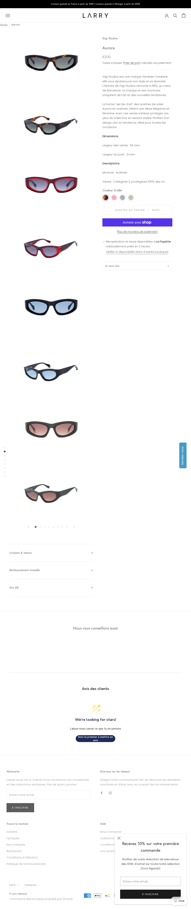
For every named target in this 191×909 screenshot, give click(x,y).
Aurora (15, 24)
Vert (131, 197)
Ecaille (105, 197)
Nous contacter (111, 832)
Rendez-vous (182, 455)
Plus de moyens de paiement (137, 231)
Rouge (114, 197)
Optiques (13, 838)
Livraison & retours (20, 553)
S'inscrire (150, 894)
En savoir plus (112, 266)
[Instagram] (110, 793)
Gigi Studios (110, 38)
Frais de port (131, 63)
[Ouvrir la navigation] (8, 15)
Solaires (12, 832)
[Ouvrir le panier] (183, 15)
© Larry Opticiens (18, 893)
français (30, 885)
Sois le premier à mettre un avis (95, 738)
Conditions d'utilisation (22, 857)
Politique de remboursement (26, 864)
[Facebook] (101, 793)
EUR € (12, 885)
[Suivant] (74, 527)
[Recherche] (175, 15)
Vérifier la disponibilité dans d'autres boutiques (137, 252)
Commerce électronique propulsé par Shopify (41, 899)
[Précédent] (28, 527)
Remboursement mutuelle (24, 570)
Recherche (14, 851)
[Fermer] (119, 838)
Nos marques (16, 844)
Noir (122, 197)
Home (3, 24)
